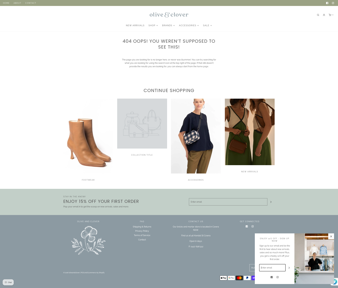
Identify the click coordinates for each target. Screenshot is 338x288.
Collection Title (142, 155)
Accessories (196, 180)
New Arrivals (135, 25)
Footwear (88, 180)
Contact (30, 3)
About (18, 3)
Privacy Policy (142, 231)
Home (6, 3)
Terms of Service (142, 235)
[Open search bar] (318, 14)
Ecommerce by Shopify (96, 273)
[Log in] (324, 15)
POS (82, 273)
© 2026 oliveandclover (71, 273)
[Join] (271, 201)
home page (202, 66)
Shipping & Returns (142, 226)
